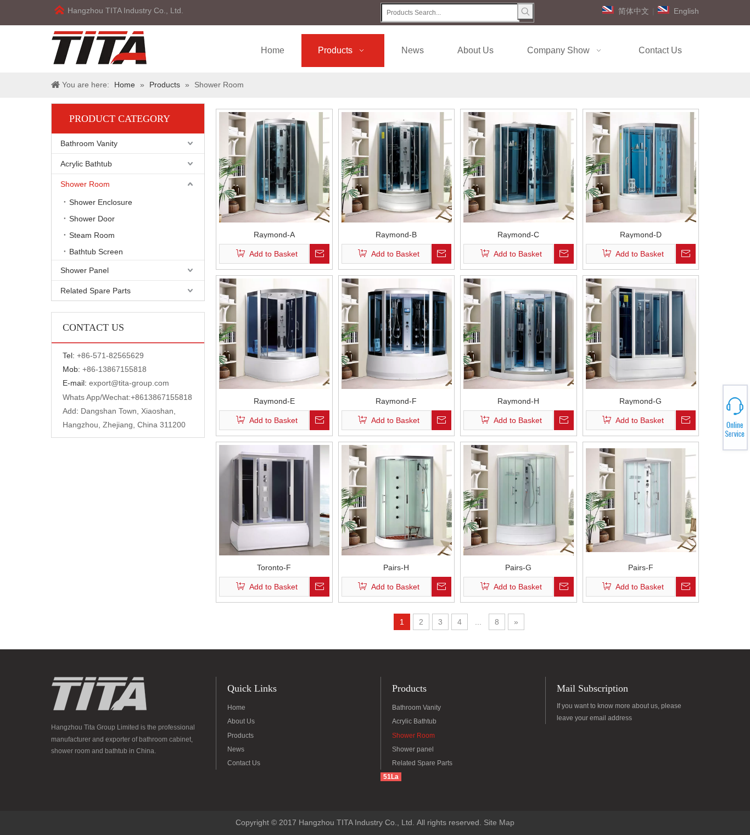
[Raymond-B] (397, 166)
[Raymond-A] (274, 166)
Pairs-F (640, 567)
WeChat (710, 411)
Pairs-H (396, 567)
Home (236, 707)
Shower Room (85, 184)
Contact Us (243, 763)
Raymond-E (274, 401)
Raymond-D (641, 234)
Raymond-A (274, 234)
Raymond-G (640, 401)
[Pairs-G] (518, 499)
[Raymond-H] (518, 333)
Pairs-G (518, 567)
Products (240, 735)
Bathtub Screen (96, 251)
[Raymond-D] (641, 166)
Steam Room (92, 235)
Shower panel (413, 749)
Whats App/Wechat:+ (99, 397)
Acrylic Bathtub (86, 163)
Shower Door (92, 218)
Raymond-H (518, 401)
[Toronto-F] (274, 499)
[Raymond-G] (641, 333)
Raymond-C (518, 234)
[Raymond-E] (274, 333)
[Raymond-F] (397, 333)
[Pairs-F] (641, 499)
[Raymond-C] (518, 166)
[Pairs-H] (397, 499)
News (235, 749)
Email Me (710, 420)
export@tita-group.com (129, 382)
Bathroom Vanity (88, 143)
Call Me (710, 417)
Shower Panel (84, 270)
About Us (241, 721)
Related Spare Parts (95, 290)
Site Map (499, 822)
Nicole (710, 424)
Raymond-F (396, 401)
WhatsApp (710, 414)
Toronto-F (274, 567)
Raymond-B (396, 234)
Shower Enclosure (100, 202)
